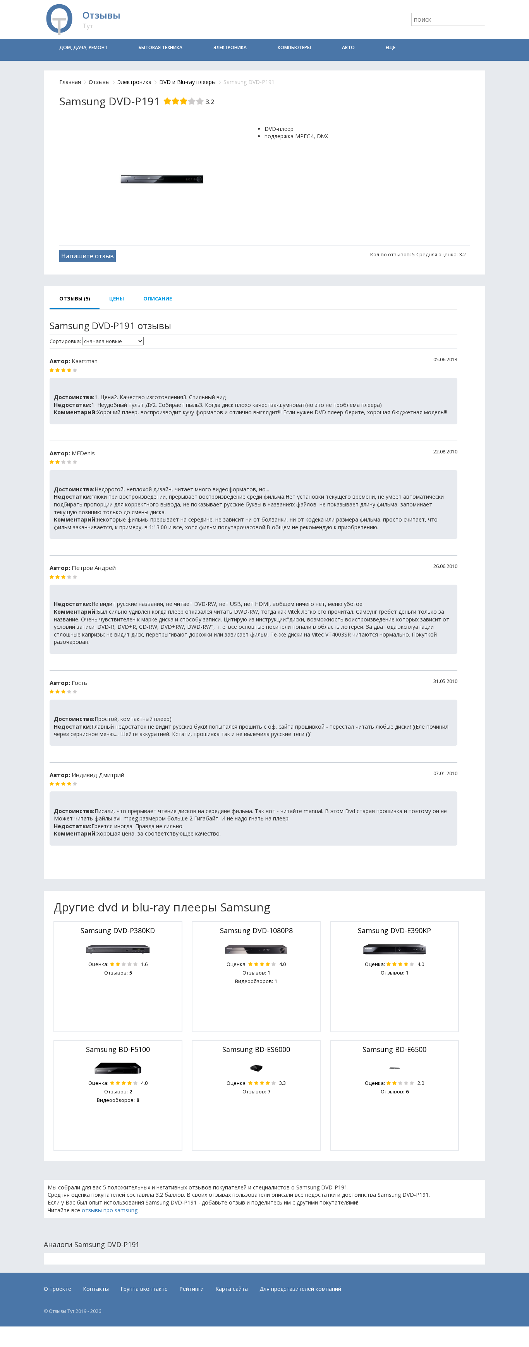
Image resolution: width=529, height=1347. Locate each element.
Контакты (96, 1288)
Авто (348, 47)
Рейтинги (191, 1288)
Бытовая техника (160, 47)
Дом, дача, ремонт (83, 47)
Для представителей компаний (300, 1288)
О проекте (57, 1288)
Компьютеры (294, 47)
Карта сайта (231, 1288)
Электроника (230, 47)
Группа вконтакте (144, 1288)
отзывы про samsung (109, 1210)
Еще (390, 47)
